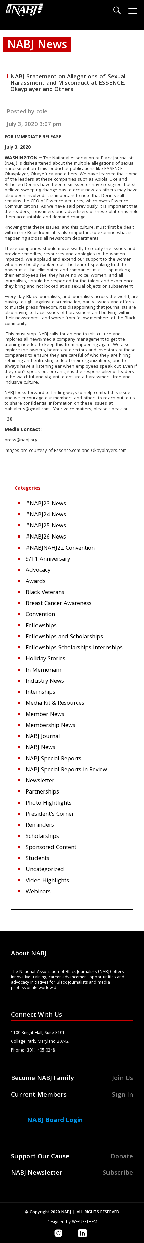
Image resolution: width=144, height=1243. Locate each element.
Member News (45, 715)
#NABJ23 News (46, 504)
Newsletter (40, 781)
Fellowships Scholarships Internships (74, 648)
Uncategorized (45, 870)
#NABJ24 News (46, 515)
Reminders (40, 825)
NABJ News (40, 748)
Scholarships (42, 837)
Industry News (45, 681)
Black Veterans (45, 593)
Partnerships (42, 792)
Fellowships (41, 626)
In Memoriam (43, 670)
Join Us (122, 1078)
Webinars (38, 892)
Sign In (122, 1095)
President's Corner (50, 814)
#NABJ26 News (46, 537)
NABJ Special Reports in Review (66, 770)
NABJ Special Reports (53, 759)
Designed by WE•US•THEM (72, 1222)
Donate (122, 1157)
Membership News (50, 726)
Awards (36, 582)
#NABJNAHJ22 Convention (60, 548)
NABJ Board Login (55, 1120)
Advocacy (38, 570)
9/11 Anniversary (48, 559)
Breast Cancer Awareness (59, 604)
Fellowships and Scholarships (64, 637)
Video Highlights (47, 881)
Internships (40, 692)
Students (37, 859)
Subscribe (118, 1173)
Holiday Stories (45, 659)
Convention (40, 615)
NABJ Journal (43, 737)
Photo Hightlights (49, 803)
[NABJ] (24, 12)
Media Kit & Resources (55, 704)
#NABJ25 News (46, 526)
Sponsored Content (51, 848)
